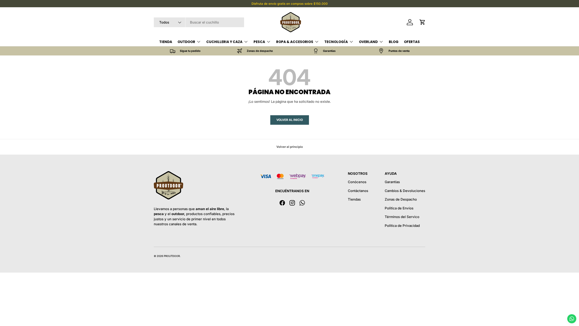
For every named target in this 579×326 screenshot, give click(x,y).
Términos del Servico (402, 217)
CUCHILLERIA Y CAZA (224, 41)
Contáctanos (358, 191)
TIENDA (165, 41)
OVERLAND (368, 41)
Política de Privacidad (402, 225)
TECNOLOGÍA (336, 41)
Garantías (392, 182)
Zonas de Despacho (401, 199)
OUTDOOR (186, 41)
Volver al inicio (289, 120)
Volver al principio (289, 147)
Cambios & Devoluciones (405, 191)
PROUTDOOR (172, 256)
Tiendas (354, 199)
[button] (422, 22)
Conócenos (357, 182)
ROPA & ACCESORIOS (294, 41)
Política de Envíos (399, 208)
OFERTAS (412, 41)
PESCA (259, 41)
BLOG (394, 41)
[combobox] (199, 22)
